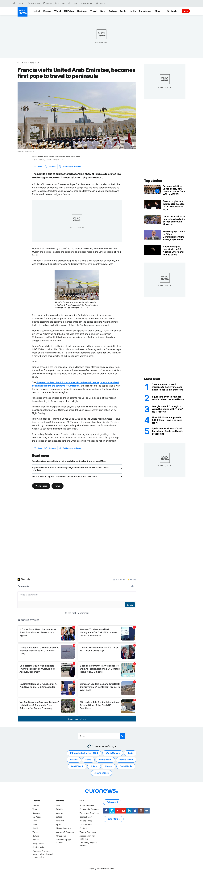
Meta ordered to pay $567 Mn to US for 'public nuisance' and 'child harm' (64, 476)
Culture (113, 11)
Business (82, 11)
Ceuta (88, 759)
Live (186, 11)
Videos (35, 839)
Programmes (38, 843)
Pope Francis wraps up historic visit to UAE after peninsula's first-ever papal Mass (69, 461)
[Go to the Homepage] (22, 12)
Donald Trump (126, 759)
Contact (83, 828)
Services (60, 800)
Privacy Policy (86, 820)
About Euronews (87, 805)
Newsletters (112, 819)
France (108, 766)
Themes (36, 800)
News (24, 63)
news (57, 486)
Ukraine (73, 759)
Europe (47, 11)
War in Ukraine (113, 753)
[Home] (18, 63)
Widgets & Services (65, 832)
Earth (123, 11)
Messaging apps (63, 828)
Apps (58, 824)
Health (132, 11)
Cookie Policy (86, 817)
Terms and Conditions (89, 813)
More (82, 800)
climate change (101, 773)
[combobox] (111, 3)
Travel (93, 11)
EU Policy (69, 11)
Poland (94, 766)
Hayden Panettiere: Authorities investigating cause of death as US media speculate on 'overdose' (70, 468)
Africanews (61, 836)
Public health (105, 759)
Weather (60, 813)
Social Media (126, 766)
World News (41, 486)
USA (38, 63)
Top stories (153, 181)
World (57, 11)
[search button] (97, 3)
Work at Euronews (88, 832)
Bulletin (59, 809)
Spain (130, 753)
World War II (77, 766)
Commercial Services (89, 809)
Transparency (86, 824)
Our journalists (38, 847)
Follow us (60, 820)
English (18, 3)
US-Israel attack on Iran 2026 (84, 753)
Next (102, 11)
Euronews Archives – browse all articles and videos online (42, 854)
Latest (37, 11)
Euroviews (144, 11)
